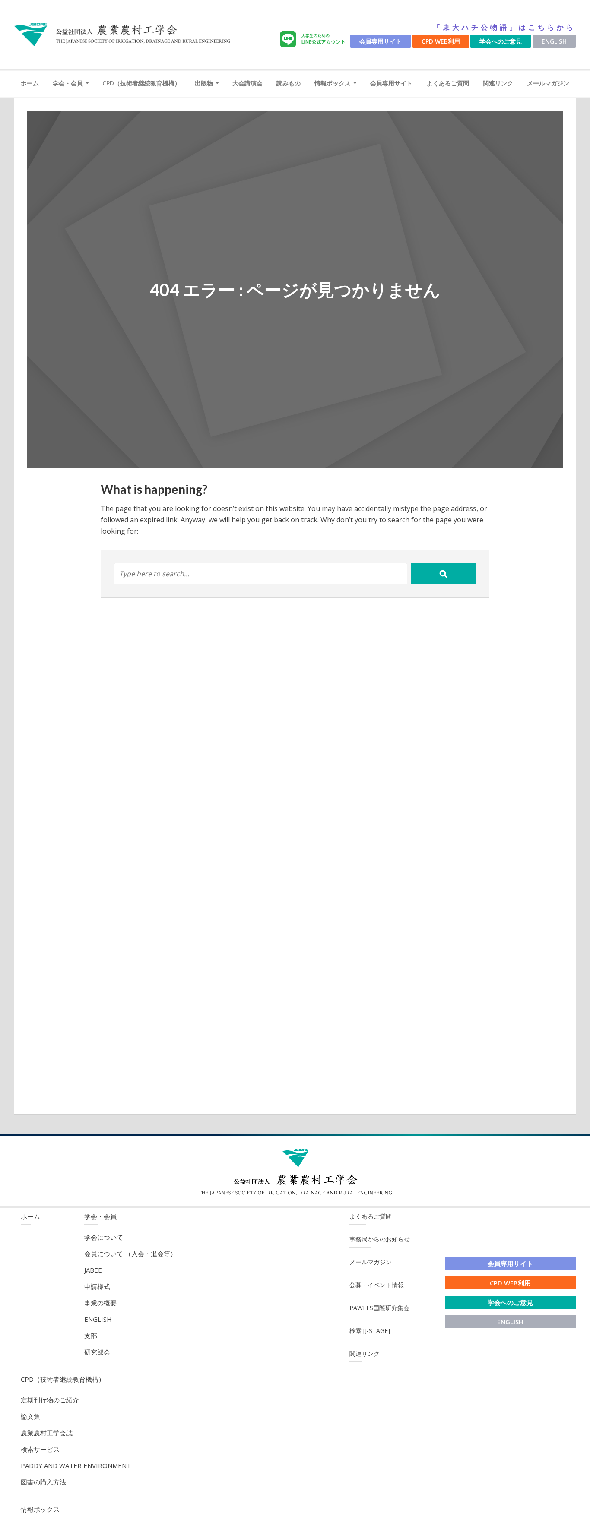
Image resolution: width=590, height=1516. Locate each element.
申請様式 (97, 1286)
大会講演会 (247, 83)
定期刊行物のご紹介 (50, 1400)
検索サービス (40, 1449)
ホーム (30, 83)
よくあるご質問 (448, 83)
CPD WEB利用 (441, 41)
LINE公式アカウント (314, 39)
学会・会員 (68, 83)
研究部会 (97, 1352)
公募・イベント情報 (376, 1285)
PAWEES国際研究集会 (379, 1308)
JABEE (93, 1270)
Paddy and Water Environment (76, 1465)
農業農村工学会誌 (47, 1432)
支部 (90, 1335)
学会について (103, 1237)
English (554, 41)
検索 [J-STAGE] (369, 1330)
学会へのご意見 (500, 41)
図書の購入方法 (43, 1482)
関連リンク (498, 83)
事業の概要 (100, 1302)
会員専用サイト (380, 41)
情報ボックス (332, 83)
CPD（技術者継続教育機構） (141, 83)
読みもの (288, 83)
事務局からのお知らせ (379, 1239)
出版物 (204, 83)
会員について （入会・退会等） (130, 1253)
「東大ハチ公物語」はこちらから (504, 27)
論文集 (30, 1416)
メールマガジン (548, 83)
